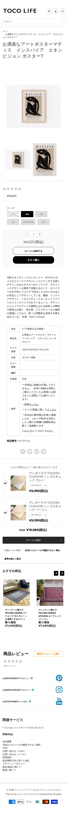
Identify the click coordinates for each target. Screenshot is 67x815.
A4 (27, 214)
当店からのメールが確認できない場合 (42, 550)
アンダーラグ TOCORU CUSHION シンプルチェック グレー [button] (45, 476)
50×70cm (28, 222)
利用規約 (7, 757)
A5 (13, 214)
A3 (41, 214)
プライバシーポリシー (14, 763)
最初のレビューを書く (49, 653)
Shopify (56, 789)
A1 (43, 222)
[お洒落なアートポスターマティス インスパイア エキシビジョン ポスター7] (33, 106)
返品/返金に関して (12, 766)
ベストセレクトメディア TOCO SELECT (23, 727)
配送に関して (9, 770)
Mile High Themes (27, 794)
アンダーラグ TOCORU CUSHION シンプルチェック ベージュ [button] (45, 506)
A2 (13, 222)
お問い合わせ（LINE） (14, 751)
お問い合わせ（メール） (15, 754)
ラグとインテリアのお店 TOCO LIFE (33, 789)
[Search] (62, 21)
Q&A (5, 747)
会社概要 (7, 741)
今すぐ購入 (33, 259)
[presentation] (56, 573)
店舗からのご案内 (12, 550)
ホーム (6, 31)
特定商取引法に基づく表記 (16, 760)
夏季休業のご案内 (12, 558)
